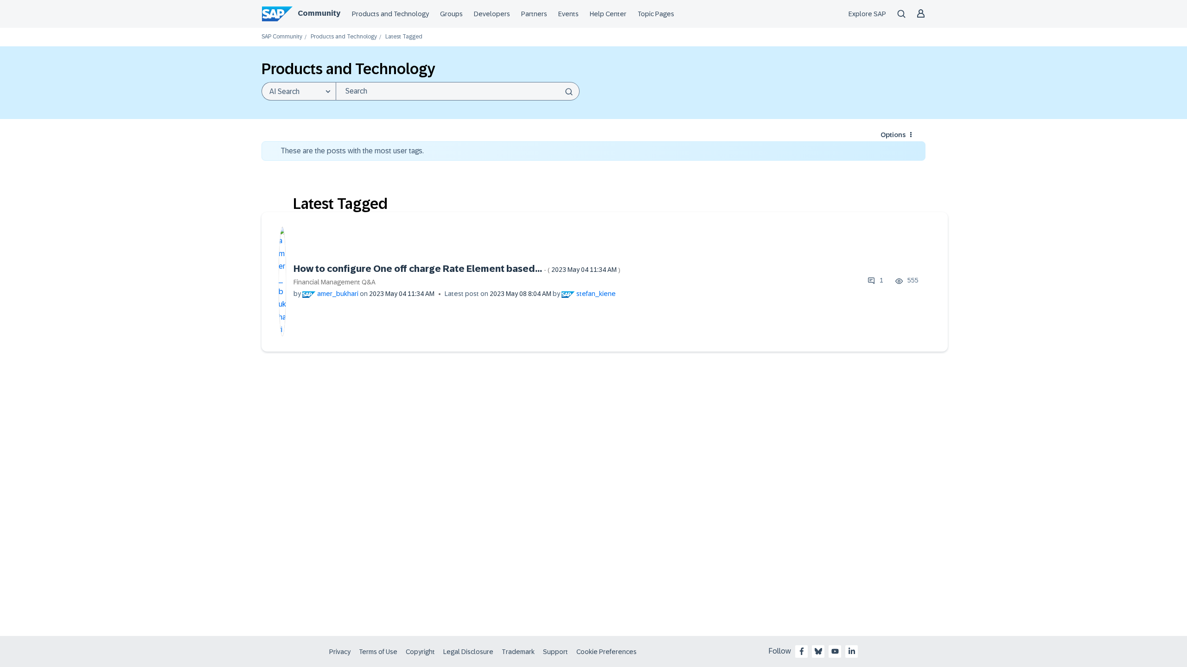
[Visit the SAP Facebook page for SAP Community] (801, 651)
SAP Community (282, 37)
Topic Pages (656, 14)
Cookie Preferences (606, 651)
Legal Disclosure (468, 651)
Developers (492, 14)
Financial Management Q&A (335, 282)
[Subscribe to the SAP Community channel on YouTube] (835, 651)
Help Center (608, 14)
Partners (534, 14)
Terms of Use (378, 651)
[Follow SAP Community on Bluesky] (818, 651)
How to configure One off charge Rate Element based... (457, 269)
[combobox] (458, 91)
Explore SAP (867, 14)
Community (319, 13)
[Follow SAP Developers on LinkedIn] (851, 651)
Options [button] (893, 134)
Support (555, 651)
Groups (451, 14)
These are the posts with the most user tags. (352, 151)
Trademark (518, 651)
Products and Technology (390, 14)
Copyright (420, 651)
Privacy (340, 651)
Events (568, 14)
